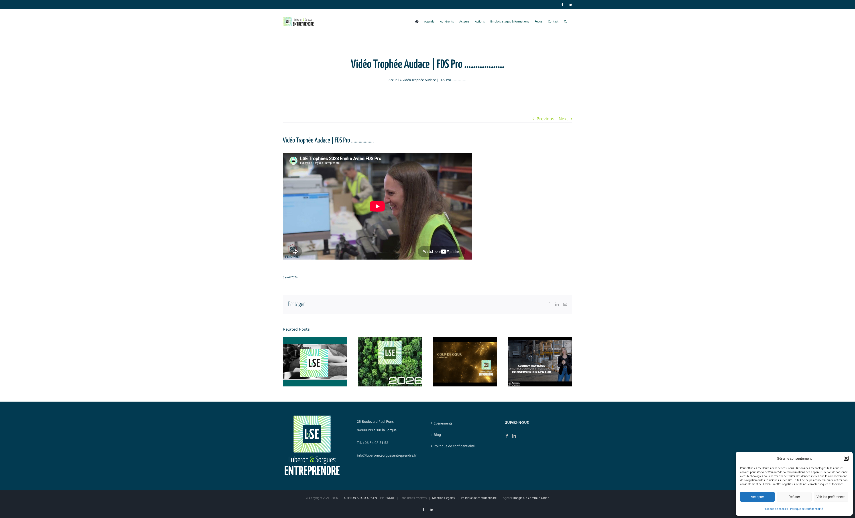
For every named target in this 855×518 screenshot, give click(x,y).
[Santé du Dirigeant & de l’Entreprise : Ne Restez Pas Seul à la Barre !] (315, 361)
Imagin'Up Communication (531, 498)
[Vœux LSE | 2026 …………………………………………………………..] (390, 361)
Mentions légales (443, 498)
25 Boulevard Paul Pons (375, 421)
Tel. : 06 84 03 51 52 (372, 442)
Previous (545, 119)
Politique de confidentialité (806, 509)
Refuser (794, 497)
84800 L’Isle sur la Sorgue (377, 430)
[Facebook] (507, 436)
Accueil (394, 80)
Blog (437, 434)
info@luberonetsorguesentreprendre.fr (387, 455)
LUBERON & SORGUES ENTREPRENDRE (369, 498)
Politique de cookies (775, 509)
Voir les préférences (830, 497)
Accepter (757, 497)
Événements (443, 423)
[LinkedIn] (514, 436)
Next (563, 119)
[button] (846, 458)
